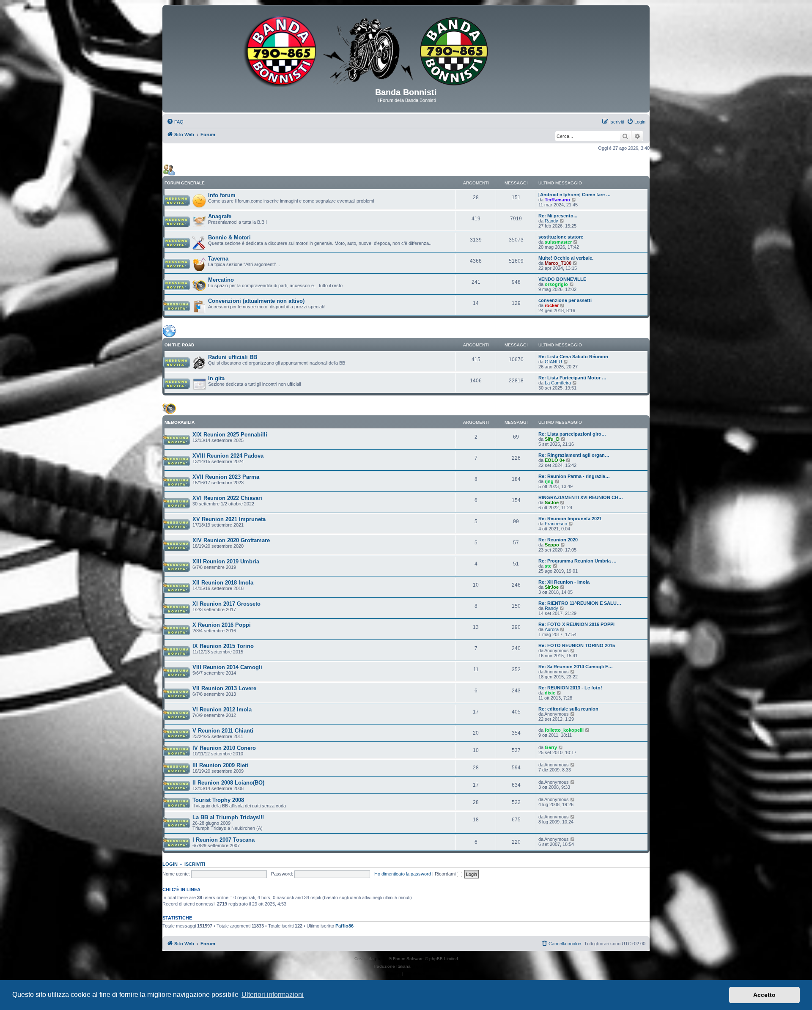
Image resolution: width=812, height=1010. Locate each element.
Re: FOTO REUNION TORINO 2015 (576, 645)
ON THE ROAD (179, 345)
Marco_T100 (558, 263)
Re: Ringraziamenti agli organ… (573, 455)
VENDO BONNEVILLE (562, 279)
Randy (551, 220)
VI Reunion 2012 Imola (222, 709)
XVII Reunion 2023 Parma (225, 477)
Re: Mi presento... (557, 215)
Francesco (556, 523)
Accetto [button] (764, 994)
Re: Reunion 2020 (558, 539)
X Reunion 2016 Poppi (221, 625)
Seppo (552, 544)
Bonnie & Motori (229, 237)
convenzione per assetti (565, 300)
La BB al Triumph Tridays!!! (228, 817)
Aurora (552, 629)
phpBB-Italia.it (425, 966)
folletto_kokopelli (564, 730)
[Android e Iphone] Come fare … (574, 194)
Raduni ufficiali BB (232, 357)
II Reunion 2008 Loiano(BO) (228, 782)
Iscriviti (194, 864)
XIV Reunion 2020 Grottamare (231, 540)
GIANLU (553, 361)
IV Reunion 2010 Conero (224, 748)
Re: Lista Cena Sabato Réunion (573, 356)
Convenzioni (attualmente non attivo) (256, 301)
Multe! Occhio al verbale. (565, 258)
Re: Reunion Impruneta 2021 (570, 518)
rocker (552, 305)
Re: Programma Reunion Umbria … (577, 560)
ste (548, 565)
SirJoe (552, 502)
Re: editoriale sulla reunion (568, 708)
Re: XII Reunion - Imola (564, 582)
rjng (549, 481)
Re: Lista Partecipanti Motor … (572, 377)
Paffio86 (344, 925)
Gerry (551, 747)
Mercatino (221, 280)
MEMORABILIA (180, 422)
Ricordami (446, 873)
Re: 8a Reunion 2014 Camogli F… (575, 666)
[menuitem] (175, 122)
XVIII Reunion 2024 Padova (227, 456)
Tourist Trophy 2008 (218, 800)
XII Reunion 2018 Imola (222, 582)
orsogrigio (556, 284)
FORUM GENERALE (185, 183)
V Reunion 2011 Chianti (222, 730)
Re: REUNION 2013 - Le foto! (570, 687)
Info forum (222, 195)
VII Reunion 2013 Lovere (224, 688)
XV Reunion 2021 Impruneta (229, 519)
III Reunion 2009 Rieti (220, 765)
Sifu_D (552, 439)
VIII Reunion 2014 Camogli (227, 667)
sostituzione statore (560, 236)
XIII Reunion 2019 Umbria (225, 561)
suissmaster (558, 241)
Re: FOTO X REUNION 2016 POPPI (576, 624)
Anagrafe (219, 216)
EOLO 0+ (555, 460)
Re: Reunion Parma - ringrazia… (574, 476)
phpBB (382, 958)
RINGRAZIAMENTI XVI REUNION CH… (580, 497)
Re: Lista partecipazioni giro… (572, 433)
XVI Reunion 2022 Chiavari (227, 498)
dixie (550, 692)
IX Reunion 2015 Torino (223, 646)
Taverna (218, 258)
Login (170, 864)
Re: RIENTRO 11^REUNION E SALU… (579, 603)
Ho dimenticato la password (402, 873)
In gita (216, 378)
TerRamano (557, 199)
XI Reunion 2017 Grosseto (226, 604)
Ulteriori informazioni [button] (272, 994)
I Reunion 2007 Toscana (223, 840)
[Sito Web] (406, 49)
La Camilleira (558, 382)
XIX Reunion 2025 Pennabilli (229, 434)
